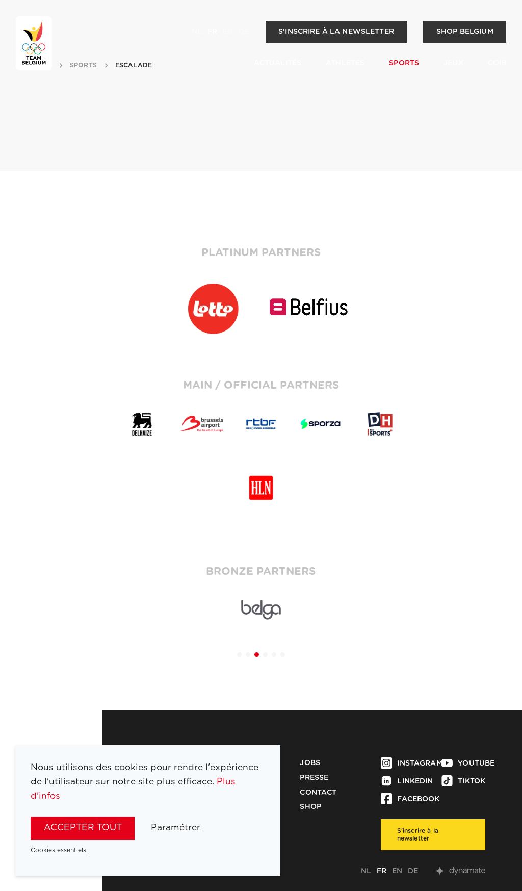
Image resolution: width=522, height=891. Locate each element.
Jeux (453, 63)
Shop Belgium (464, 31)
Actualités (277, 63)
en (228, 31)
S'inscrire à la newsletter (336, 31)
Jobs (310, 763)
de (244, 31)
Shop (310, 806)
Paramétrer (175, 827)
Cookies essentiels (58, 850)
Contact (318, 792)
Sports (404, 63)
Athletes (345, 63)
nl (197, 31)
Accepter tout (83, 827)
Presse (314, 777)
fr (212, 31)
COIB (497, 63)
